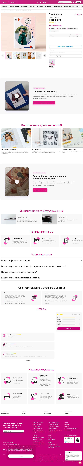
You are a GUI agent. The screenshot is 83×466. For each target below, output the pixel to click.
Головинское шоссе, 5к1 (54, 446)
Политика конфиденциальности (63, 461)
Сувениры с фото (57, 6)
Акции (66, 422)
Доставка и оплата (37, 441)
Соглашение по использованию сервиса (41, 454)
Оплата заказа (68, 430)
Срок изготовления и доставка (57, 52)
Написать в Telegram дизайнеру (65, 46)
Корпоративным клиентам (39, 445)
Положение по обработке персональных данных (43, 461)
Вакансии (67, 413)
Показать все (28, 360)
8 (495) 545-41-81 (53, 444)
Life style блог (52, 439)
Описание (52, 49)
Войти (78, 2)
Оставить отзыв (68, 328)
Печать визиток (68, 411)
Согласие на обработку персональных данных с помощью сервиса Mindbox (50, 458)
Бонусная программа (38, 437)
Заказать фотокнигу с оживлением (43, 102)
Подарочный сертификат (39, 432)
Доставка (52, 35)
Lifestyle (24, 413)
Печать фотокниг (37, 424)
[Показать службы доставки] (80, 35)
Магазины (46, 411)
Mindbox (10, 451)
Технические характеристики (57, 56)
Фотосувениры (47, 413)
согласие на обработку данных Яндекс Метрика (21, 450)
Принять (21, 456)
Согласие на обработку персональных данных (62, 454)
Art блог (24, 411)
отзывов (57, 22)
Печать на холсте (37, 428)
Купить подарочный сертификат (55, 25)
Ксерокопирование (53, 424)
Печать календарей (38, 430)
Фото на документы (54, 422)
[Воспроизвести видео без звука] (17, 95)
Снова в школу (24, 6)
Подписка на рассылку (38, 443)
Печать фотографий (14, 6)
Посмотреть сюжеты (40, 190)
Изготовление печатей (54, 426)
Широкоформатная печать (55, 430)
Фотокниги (4, 6)
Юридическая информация (71, 428)
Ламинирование (5, 413)
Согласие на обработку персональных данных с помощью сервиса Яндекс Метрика (51, 456)
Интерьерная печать (69, 6)
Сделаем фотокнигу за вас (36, 6)
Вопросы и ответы (37, 439)
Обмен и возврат (37, 446)
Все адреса (51, 447)
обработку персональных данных (24, 449)
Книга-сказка (48, 6)
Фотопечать (4, 411)
